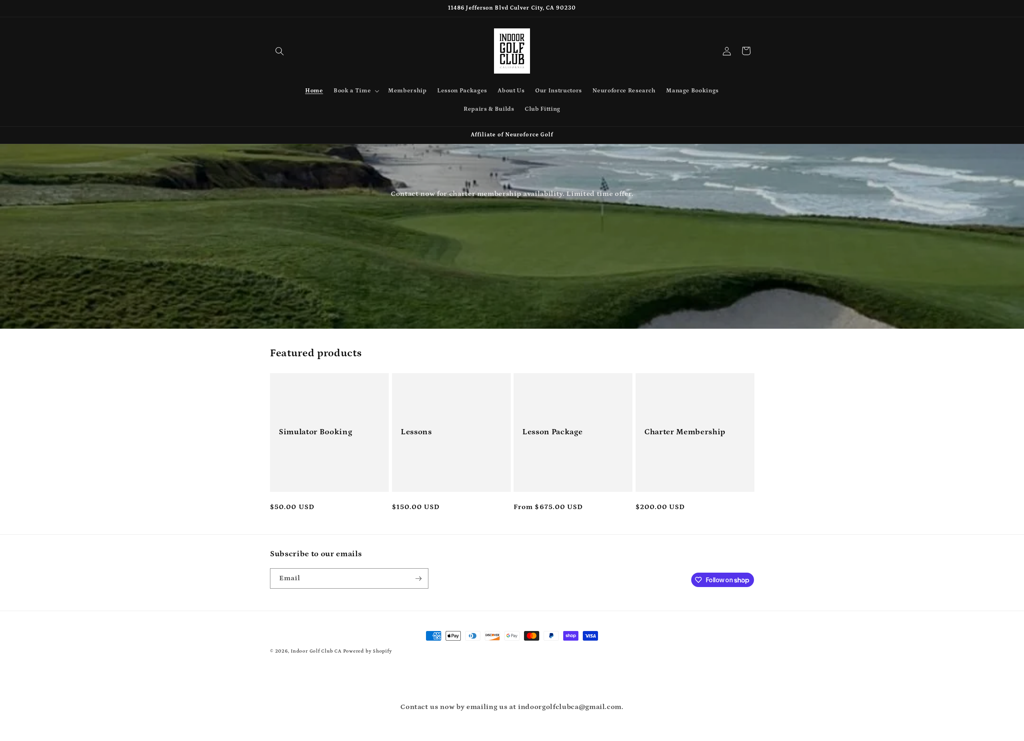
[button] (279, 50)
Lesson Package (552, 431)
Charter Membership (685, 431)
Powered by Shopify (367, 651)
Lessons (416, 431)
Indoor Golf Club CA (316, 651)
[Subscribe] (418, 578)
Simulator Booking (315, 431)
